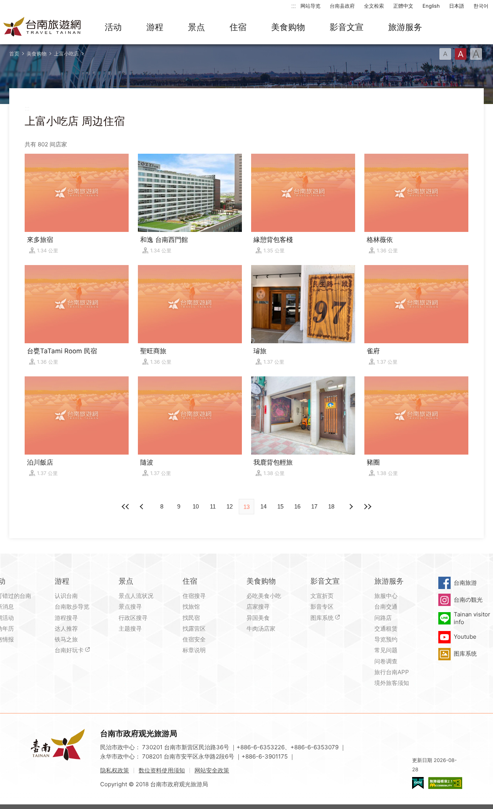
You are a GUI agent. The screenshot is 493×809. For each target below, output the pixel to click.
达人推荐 (66, 628)
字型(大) (476, 54)
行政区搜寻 (133, 617)
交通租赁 (385, 628)
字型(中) (460, 54)
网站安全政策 (212, 770)
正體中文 (403, 6)
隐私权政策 (114, 770)
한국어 (480, 6)
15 (280, 506)
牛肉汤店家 (260, 628)
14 (263, 506)
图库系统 (322, 617)
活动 (113, 27)
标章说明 (194, 650)
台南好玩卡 (69, 650)
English (431, 6)
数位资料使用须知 (162, 770)
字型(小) (445, 54)
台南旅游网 (42, 27)
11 (213, 506)
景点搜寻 (130, 606)
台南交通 (385, 606)
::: (293, 5)
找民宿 (191, 617)
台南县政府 (342, 6)
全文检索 (374, 6)
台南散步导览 (72, 606)
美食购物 (288, 27)
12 (229, 506)
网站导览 (310, 6)
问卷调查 (385, 661)
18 (331, 506)
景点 (196, 27)
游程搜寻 (66, 617)
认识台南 (66, 595)
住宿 (238, 27)
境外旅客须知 (391, 682)
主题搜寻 (130, 628)
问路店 (383, 617)
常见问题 (385, 650)
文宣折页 (322, 595)
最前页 (125, 506)
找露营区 (194, 628)
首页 (14, 53)
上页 (350, 506)
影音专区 (322, 606)
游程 (154, 27)
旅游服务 (405, 27)
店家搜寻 (258, 606)
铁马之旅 (66, 639)
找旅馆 (191, 606)
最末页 (367, 506)
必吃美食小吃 (263, 595)
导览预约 (385, 639)
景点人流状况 (136, 595)
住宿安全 (194, 639)
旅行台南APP (391, 672)
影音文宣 (347, 27)
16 (297, 506)
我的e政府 (418, 783)
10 (196, 506)
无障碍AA (445, 783)
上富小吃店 (66, 53)
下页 (142, 506)
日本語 (456, 6)
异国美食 (258, 617)
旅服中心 (385, 595)
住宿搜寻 (194, 595)
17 (314, 506)
